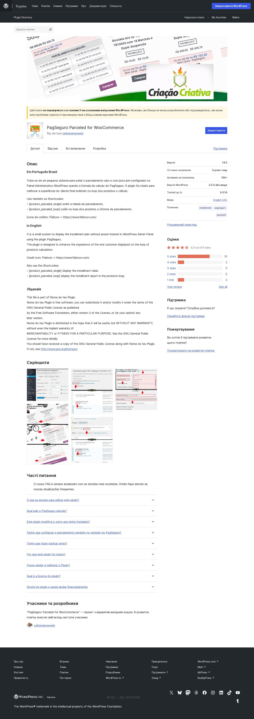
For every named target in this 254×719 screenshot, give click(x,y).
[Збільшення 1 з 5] (63, 373)
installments (205, 208)
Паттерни (65, 677)
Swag (156, 677)
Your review (174, 286)
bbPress (204, 672)
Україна (51, 697)
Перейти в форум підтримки (186, 316)
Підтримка (220, 148)
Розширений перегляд (182, 224)
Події (155, 667)
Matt (202, 667)
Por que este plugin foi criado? (46, 554)
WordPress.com (208, 661)
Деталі (35, 148)
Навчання (111, 661)
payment (221, 215)
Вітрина (64, 661)
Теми (63, 667)
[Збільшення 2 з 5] (63, 408)
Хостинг (18, 672)
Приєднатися (159, 661)
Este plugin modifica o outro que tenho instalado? (58, 521)
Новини (18, 667)
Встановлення (75, 148)
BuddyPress (206, 677)
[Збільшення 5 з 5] (152, 373)
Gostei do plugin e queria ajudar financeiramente (57, 587)
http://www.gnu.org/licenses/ (59, 349)
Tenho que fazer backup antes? (47, 543)
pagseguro (220, 208)
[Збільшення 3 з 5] (108, 373)
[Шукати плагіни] (50, 29)
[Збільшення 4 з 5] (108, 421)
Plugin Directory (23, 17)
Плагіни (64, 672)
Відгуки (53, 148)
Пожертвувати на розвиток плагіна (190, 350)
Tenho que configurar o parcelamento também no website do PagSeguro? (74, 532)
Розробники (113, 672)
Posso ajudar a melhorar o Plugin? (48, 565)
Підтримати (160, 672)
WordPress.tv (115, 677)
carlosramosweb (72, 133)
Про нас (18, 661)
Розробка (99, 148)
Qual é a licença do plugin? (43, 576)
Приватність (21, 677)
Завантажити (216, 130)
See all (223, 286)
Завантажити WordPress (231, 5)
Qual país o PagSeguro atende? (47, 511)
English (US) (220, 199)
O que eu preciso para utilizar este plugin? (53, 500)
